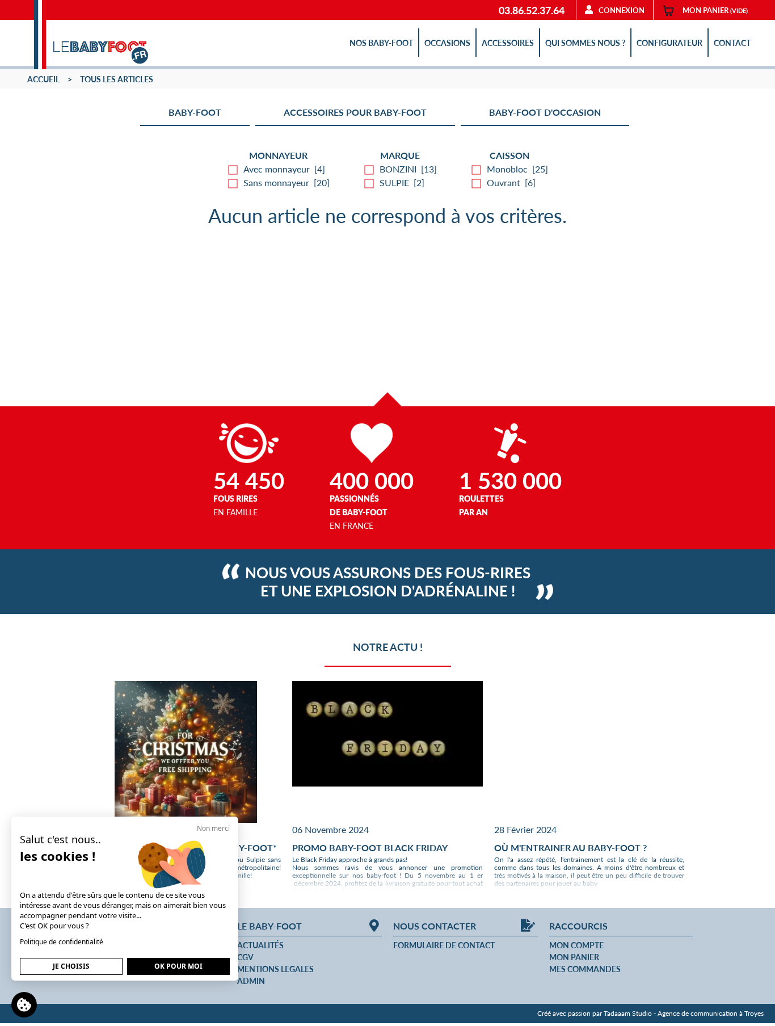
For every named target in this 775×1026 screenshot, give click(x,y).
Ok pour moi (178, 966)
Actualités (260, 945)
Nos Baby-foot (381, 42)
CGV (245, 956)
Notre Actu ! (388, 647)
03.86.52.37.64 (532, 10)
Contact (732, 42)
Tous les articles (116, 79)
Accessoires (508, 42)
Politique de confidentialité (61, 942)
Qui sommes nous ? (585, 42)
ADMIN (251, 980)
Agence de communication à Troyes (711, 1013)
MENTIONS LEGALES (275, 968)
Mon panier (574, 956)
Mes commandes (585, 968)
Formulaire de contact (444, 945)
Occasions (447, 42)
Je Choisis (71, 966)
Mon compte (576, 945)
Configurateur (669, 42)
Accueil (43, 79)
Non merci (213, 828)
